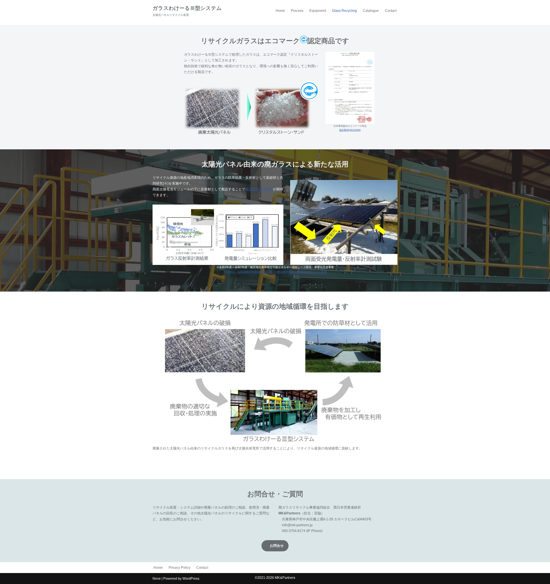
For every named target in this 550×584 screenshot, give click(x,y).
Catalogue (371, 10)
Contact (391, 10)
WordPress (190, 578)
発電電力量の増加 (259, 189)
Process (297, 10)
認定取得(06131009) (350, 130)
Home (280, 10)
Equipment (317, 10)
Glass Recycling (344, 10)
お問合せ (276, 545)
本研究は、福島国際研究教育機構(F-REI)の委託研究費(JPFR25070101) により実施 (275, 272)
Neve (157, 578)
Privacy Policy (179, 567)
